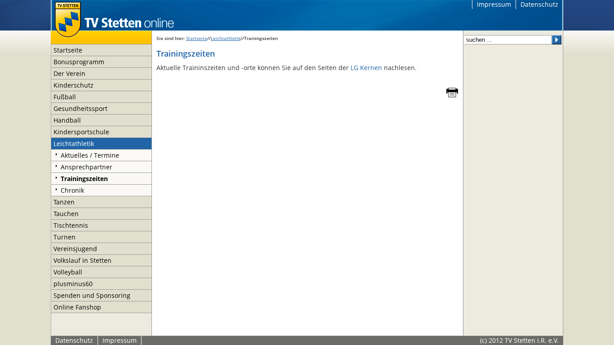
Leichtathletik (73, 143)
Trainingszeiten (84, 178)
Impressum (494, 4)
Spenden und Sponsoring (91, 295)
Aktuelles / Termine (90, 155)
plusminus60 (73, 283)
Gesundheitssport (80, 108)
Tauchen (66, 213)
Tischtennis (70, 225)
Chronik (72, 190)
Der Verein (69, 73)
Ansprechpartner (86, 167)
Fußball (64, 97)
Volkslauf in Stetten (82, 260)
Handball (67, 120)
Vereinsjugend (75, 248)
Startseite (67, 50)
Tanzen (64, 202)
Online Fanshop (77, 307)
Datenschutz (539, 4)
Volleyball (67, 272)
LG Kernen (366, 67)
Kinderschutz (73, 85)
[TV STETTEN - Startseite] (114, 15)
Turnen (64, 237)
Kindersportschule (81, 132)
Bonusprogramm (78, 62)
